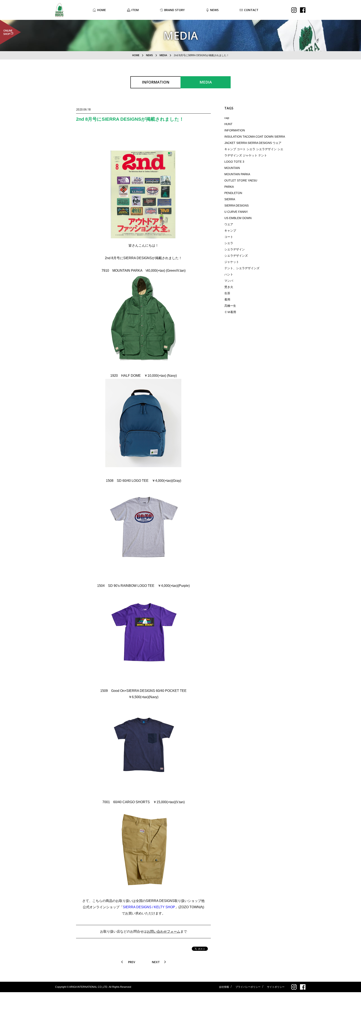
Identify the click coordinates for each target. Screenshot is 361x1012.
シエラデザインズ (236, 255)
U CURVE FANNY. (236, 211)
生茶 (227, 293)
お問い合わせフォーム (163, 931)
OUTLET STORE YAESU (240, 180)
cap (226, 117)
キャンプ (230, 230)
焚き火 (228, 287)
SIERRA (229, 199)
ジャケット (231, 262)
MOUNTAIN (232, 168)
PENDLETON (233, 193)
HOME (135, 55)
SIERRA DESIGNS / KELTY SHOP (149, 907)
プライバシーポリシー (248, 986)
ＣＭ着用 (230, 312)
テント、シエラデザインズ (241, 268)
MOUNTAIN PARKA (237, 174)
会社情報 (224, 986)
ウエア (228, 224)
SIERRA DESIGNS (236, 205)
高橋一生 (230, 305)
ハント (228, 274)
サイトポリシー (276, 986)
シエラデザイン (234, 249)
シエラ (228, 243)
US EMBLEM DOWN (238, 218)
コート (228, 236)
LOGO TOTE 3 (234, 161)
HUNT (228, 124)
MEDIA (163, 55)
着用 (227, 299)
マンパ (228, 280)
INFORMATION (234, 130)
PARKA (229, 186)
